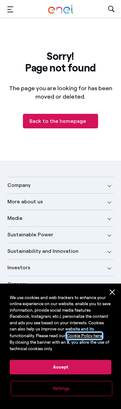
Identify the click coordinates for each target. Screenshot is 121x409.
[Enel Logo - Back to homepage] (60, 9)
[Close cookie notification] (112, 292)
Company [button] (19, 185)
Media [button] (14, 218)
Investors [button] (18, 267)
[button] (10, 9)
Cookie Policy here (84, 335)
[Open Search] (111, 9)
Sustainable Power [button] (30, 234)
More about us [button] (25, 202)
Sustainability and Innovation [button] (42, 251)
